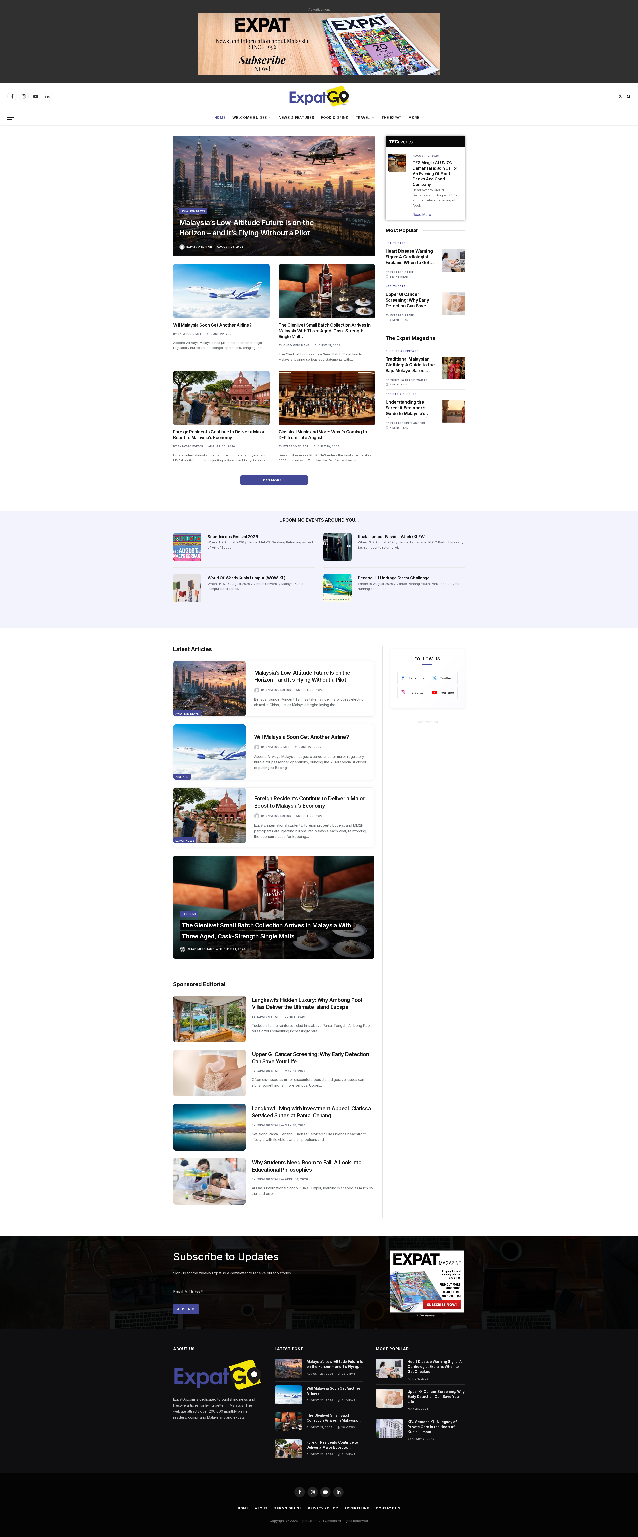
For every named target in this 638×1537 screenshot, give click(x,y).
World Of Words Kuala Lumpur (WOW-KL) (246, 577)
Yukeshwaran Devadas (408, 380)
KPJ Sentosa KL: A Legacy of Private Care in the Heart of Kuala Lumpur (432, 1427)
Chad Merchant (296, 345)
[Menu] (10, 117)
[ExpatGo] (319, 96)
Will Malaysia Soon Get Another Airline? (212, 325)
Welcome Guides (249, 117)
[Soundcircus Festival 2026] (187, 547)
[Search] (628, 96)
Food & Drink (334, 117)
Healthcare (396, 243)
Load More (271, 480)
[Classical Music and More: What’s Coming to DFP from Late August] (327, 398)
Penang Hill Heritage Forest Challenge (393, 577)
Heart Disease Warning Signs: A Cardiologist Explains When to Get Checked (409, 257)
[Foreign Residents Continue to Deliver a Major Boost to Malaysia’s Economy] (221, 398)
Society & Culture (401, 394)
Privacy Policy (323, 1508)
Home (220, 117)
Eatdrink (189, 914)
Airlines (182, 777)
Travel (363, 117)
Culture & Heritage (402, 351)
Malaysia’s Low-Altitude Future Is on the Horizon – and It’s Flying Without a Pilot (246, 227)
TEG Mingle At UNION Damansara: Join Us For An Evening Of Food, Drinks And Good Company (435, 173)
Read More (422, 214)
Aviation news (193, 211)
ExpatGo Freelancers (407, 423)
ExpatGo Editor (199, 246)
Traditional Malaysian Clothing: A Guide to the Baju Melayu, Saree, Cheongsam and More (410, 365)
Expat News (184, 840)
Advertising (357, 1508)
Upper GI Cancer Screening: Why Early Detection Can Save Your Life (407, 300)
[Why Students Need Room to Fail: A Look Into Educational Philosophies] (209, 1181)
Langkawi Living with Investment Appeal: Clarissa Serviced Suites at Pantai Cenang (311, 1112)
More (413, 117)
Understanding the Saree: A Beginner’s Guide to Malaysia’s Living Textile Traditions (410, 408)
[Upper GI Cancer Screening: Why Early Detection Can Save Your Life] (453, 303)
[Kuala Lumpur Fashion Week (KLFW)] (337, 547)
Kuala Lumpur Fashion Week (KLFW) (392, 536)
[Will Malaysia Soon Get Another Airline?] (221, 291)
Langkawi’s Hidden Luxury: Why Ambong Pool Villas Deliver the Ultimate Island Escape (307, 1003)
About (261, 1508)
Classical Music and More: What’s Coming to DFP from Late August (323, 434)
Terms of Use (288, 1508)
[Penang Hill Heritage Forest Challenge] (337, 588)
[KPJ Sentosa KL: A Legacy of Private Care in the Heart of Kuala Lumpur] (389, 1428)
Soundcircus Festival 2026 (233, 536)
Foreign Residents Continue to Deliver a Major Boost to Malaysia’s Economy (219, 434)
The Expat (391, 117)
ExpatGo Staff (190, 333)
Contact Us (388, 1508)
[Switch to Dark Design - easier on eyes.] (621, 96)
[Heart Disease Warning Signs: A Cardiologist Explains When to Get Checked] (453, 260)
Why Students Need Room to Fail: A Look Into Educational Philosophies (307, 1166)
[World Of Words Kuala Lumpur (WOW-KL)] (187, 588)
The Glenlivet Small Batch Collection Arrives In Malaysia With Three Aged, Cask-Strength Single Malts (325, 331)
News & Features (296, 117)
